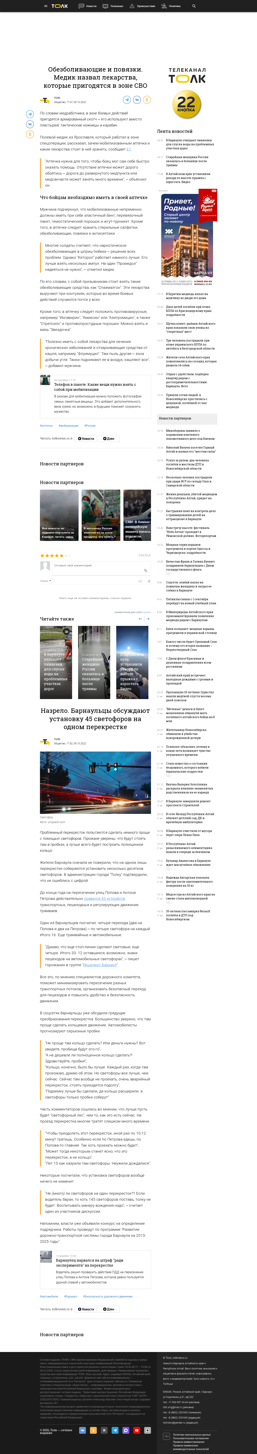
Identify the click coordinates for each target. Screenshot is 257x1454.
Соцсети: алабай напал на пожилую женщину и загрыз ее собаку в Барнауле (189, 586)
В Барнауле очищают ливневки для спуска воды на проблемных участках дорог (55, 671)
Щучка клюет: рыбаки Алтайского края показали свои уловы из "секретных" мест (190, 327)
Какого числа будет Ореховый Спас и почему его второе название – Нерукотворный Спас (191, 646)
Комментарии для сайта (133, 612)
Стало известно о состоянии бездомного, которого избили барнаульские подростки (187, 767)
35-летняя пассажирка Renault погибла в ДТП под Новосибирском (188, 915)
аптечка (46, 425)
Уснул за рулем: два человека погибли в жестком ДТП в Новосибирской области (187, 464)
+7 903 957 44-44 (178, 1402)
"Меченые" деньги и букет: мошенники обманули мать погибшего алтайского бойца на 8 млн (190, 715)
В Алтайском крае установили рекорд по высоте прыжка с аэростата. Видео (132, 671)
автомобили (49, 1296)
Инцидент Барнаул (100, 965)
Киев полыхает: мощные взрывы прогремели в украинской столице (191, 631)
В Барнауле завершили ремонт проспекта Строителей (188, 803)
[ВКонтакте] (136, 99)
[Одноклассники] (146, 99)
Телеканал (116, 6)
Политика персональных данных (192, 1434)
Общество (59, 102)
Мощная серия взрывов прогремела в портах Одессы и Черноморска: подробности (188, 549)
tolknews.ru (180, 1357)
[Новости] (85, 438)
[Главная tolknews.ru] (60, 6)
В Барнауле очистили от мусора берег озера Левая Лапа (189, 833)
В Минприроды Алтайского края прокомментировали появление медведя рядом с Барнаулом (190, 616)
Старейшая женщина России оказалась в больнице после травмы (93, 674)
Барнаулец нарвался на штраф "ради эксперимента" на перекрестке (89, 1262)
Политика (175, 6)
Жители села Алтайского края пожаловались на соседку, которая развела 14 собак (191, 361)
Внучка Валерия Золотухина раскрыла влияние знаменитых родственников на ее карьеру (189, 788)
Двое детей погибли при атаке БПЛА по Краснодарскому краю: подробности (189, 311)
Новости (91, 6)
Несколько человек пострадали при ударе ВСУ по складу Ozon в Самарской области (189, 481)
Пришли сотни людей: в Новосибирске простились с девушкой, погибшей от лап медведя (186, 401)
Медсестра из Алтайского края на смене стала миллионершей (190, 896)
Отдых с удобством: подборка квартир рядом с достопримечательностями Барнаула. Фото (187, 380)
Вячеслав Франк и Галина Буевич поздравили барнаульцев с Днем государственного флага (190, 565)
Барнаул (70, 1296)
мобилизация (68, 425)
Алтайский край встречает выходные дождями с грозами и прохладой (189, 679)
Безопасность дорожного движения (108, 1296)
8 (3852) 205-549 (178, 1417)
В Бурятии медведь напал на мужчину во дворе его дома (187, 296)
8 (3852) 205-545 (178, 1412)
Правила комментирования (188, 1442)
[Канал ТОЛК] (109, 438)
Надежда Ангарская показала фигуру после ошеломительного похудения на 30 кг (189, 881)
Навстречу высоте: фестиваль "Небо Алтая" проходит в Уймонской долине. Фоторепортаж (191, 532)
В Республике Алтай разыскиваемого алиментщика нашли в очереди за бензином (189, 848)
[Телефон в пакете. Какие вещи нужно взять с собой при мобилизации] (45, 396)
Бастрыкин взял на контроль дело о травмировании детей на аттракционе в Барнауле (191, 515)
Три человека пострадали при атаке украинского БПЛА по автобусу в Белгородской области (190, 344)
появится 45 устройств (104, 898)
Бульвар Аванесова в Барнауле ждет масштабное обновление (188, 863)
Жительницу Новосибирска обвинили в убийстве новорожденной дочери (186, 734)
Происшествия (146, 6)
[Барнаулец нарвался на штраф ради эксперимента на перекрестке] (46, 1270)
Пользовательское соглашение (191, 1438)
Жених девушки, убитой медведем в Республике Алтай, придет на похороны (191, 498)
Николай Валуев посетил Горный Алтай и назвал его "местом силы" (191, 449)
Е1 (129, 149)
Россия (90, 425)
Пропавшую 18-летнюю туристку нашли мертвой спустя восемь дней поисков (190, 696)
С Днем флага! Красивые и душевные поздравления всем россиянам (188, 662)
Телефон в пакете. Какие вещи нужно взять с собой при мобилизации (95, 387)
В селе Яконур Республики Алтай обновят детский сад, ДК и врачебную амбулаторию (190, 818)
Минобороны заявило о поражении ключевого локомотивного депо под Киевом (190, 435)
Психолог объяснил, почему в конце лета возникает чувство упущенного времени (188, 751)
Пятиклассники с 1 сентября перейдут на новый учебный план (191, 601)
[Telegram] (126, 99)
